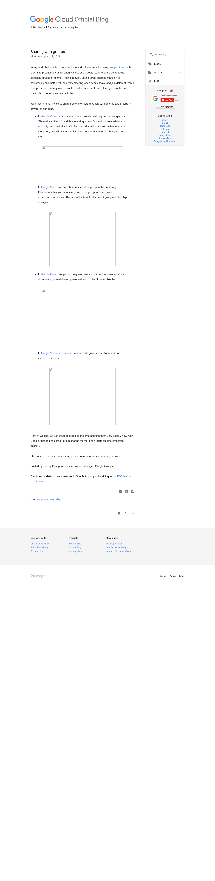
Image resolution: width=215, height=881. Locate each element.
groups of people (118, 67)
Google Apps (43, 499)
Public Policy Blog (39, 547)
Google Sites (48, 187)
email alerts (37, 481)
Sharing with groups (48, 51)
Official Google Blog (40, 543)
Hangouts (165, 126)
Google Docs (48, 274)
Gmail (165, 123)
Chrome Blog (74, 547)
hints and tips (55, 499)
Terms (181, 576)
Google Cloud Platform (165, 141)
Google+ (165, 132)
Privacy (173, 576)
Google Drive (165, 135)
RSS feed (122, 476)
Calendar (165, 129)
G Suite (165, 120)
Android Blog (74, 543)
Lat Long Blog (75, 551)
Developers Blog (114, 543)
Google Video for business (56, 353)
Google (163, 576)
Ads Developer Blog (116, 547)
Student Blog (37, 551)
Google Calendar (51, 116)
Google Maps (164, 138)
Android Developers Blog (118, 551)
